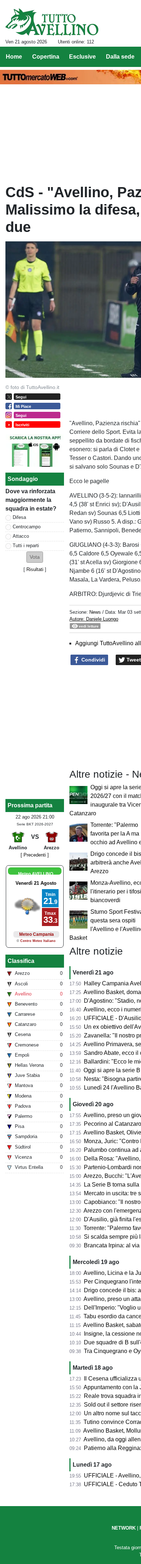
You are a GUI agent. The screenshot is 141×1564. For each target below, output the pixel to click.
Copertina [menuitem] (45, 57)
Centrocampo (26, 526)
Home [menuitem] (14, 57)
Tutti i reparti (26, 545)
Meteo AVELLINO (35, 873)
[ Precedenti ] (35, 855)
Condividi (92, 660)
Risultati (34, 569)
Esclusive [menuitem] (82, 57)
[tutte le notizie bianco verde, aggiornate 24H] (51, 22)
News (95, 612)
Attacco (21, 536)
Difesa (19, 517)
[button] (34, 557)
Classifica (21, 961)
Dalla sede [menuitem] (120, 57)
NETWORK (124, 1528)
